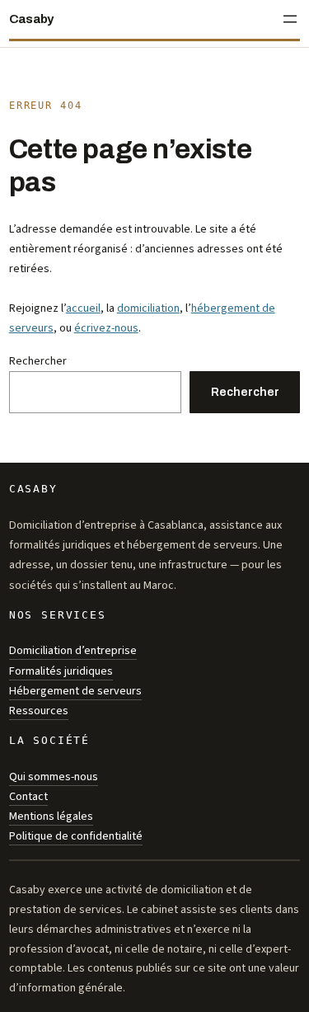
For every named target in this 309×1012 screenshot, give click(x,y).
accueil (83, 308)
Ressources (38, 710)
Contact (28, 796)
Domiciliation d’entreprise (73, 650)
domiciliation (148, 308)
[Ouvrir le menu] (290, 19)
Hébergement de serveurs (75, 690)
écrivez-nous (106, 328)
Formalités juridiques (61, 671)
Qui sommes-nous (53, 776)
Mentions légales (51, 816)
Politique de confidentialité (76, 836)
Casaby (31, 19)
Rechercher (38, 360)
